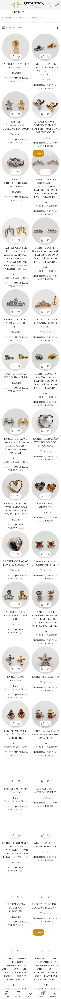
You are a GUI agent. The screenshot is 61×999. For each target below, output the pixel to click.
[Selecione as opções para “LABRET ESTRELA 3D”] (42, 669)
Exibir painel (15, 27)
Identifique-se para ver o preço (16, 80)
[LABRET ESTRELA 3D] (45, 660)
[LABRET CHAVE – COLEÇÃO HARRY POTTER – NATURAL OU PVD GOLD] (45, 105)
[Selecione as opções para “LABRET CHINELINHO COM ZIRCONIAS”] (13, 172)
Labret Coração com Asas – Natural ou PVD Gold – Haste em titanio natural (16, 446)
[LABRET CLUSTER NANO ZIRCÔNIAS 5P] (16, 303)
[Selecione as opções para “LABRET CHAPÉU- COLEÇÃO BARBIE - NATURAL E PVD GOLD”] (42, 56)
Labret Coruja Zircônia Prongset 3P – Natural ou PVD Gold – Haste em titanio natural (45, 619)
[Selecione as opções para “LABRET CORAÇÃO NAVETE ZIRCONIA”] (13, 554)
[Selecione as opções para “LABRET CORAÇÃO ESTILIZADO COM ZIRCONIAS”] (42, 431)
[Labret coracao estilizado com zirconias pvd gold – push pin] (16, 487)
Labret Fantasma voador (16, 790)
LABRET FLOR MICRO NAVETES (45, 790)
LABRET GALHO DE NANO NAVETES (45, 844)
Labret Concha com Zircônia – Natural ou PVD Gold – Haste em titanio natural (45, 381)
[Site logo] (27, 5)
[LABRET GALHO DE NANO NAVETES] (45, 826)
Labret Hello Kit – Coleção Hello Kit (45, 906)
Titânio (15, 73)
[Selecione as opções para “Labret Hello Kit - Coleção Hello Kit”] (42, 897)
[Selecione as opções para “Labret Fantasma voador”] (13, 781)
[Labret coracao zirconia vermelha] (45, 544)
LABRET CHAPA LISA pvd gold (15, 65)
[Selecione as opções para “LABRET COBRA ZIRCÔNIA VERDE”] (13, 366)
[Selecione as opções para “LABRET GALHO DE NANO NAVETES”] (42, 835)
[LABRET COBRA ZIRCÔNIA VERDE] (16, 357)
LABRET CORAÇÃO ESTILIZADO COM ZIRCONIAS (45, 442)
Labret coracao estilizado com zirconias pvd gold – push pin (15, 509)
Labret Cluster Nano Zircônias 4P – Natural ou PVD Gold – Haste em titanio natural (45, 255)
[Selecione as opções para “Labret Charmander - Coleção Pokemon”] (13, 114)
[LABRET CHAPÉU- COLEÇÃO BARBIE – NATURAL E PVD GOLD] (45, 47)
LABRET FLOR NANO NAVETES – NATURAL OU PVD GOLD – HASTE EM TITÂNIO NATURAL (15, 850)
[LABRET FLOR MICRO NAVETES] (45, 772)
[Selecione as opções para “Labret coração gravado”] (42, 496)
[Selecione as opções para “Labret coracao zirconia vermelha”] (42, 554)
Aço (16, 624)
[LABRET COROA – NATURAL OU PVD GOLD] (16, 595)
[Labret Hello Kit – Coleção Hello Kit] (45, 887)
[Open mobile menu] (4, 5)
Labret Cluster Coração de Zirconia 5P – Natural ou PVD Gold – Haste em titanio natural (45, 188)
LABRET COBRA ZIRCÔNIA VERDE (16, 375)
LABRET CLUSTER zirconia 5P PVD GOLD (45, 323)
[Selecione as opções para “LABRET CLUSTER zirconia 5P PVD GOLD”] (42, 312)
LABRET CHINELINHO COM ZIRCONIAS (16, 183)
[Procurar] (49, 5)
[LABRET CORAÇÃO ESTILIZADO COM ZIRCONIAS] (45, 422)
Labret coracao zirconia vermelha (45, 563)
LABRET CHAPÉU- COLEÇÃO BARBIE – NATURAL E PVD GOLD (45, 69)
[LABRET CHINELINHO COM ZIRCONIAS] (16, 163)
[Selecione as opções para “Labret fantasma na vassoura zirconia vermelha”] (42, 723)
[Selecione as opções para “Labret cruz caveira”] (13, 669)
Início (6, 12)
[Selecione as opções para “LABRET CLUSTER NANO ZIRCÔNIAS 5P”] (13, 312)
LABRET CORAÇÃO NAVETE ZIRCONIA (15, 563)
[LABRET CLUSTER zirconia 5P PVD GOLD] (45, 303)
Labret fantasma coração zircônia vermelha (16, 734)
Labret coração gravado (45, 505)
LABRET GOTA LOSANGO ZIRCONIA (15, 907)
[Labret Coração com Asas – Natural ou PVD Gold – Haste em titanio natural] (16, 422)
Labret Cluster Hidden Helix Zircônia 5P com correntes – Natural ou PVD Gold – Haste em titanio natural (15, 258)
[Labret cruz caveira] (16, 660)
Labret (19, 12)
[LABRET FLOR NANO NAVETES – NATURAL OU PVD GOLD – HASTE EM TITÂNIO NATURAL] (16, 826)
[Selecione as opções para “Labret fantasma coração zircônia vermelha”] (13, 723)
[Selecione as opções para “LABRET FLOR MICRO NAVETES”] (42, 781)
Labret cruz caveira (15, 678)
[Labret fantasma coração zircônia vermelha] (16, 714)
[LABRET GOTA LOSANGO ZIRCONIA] (16, 887)
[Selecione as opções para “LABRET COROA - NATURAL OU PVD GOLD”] (13, 604)
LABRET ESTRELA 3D (45, 677)
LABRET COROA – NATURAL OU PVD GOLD (15, 615)
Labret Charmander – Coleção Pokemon (16, 125)
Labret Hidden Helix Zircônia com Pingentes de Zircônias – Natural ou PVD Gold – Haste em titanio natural (45, 969)
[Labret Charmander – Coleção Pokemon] (16, 105)
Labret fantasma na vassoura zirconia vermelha (45, 734)
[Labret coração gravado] (45, 487)
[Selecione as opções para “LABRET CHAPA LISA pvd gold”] (13, 56)
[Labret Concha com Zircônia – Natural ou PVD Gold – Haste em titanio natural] (45, 357)
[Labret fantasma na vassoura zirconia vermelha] (45, 714)
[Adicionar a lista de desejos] (19, 56)
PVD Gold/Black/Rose (45, 204)
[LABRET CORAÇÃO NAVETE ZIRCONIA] (16, 544)
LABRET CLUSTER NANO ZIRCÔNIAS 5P (15, 323)
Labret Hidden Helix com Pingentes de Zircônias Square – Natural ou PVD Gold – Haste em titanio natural (15, 969)
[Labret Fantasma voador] (16, 772)
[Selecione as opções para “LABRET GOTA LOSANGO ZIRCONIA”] (13, 897)
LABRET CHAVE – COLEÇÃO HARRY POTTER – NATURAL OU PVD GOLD (45, 127)
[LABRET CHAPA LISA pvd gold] (16, 47)
